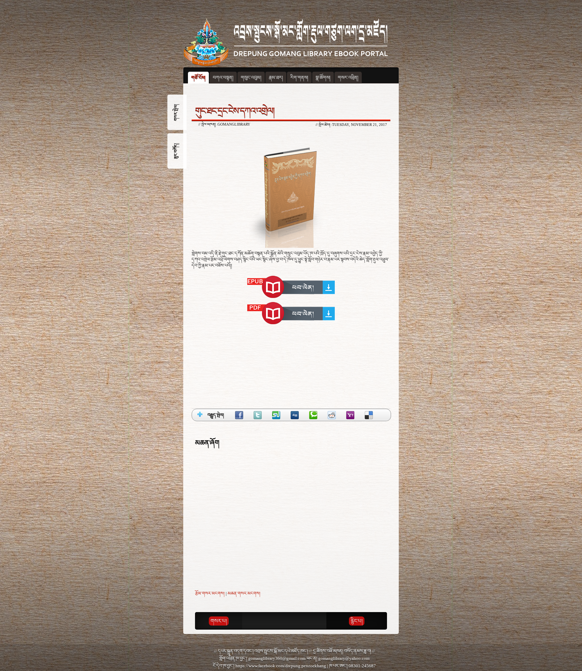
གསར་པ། (219, 621)
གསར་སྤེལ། (175, 112)
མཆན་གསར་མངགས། (244, 593)
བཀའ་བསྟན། (223, 77)
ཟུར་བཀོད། (175, 151)
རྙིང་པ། (357, 621)
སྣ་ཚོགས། (323, 77)
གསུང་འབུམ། (251, 77)
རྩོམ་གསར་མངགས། (210, 593)
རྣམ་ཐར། (276, 77)
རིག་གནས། (299, 77)
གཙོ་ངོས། (198, 77)
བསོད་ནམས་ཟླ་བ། (357, 650)
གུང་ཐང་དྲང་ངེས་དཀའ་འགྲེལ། (234, 111)
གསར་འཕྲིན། (348, 77)
